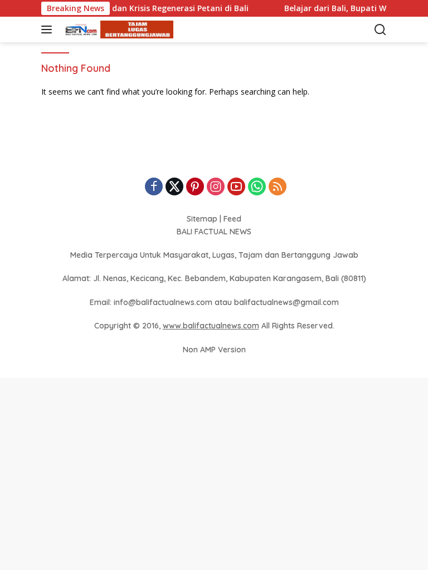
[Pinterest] (195, 187)
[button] (48, 29)
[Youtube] (236, 187)
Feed (232, 219)
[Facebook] (154, 187)
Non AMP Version (214, 350)
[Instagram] (216, 187)
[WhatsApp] (257, 187)
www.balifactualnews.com (211, 326)
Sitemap (202, 219)
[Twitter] (174, 187)
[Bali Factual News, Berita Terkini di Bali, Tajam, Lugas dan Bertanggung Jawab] (116, 30)
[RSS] (277, 187)
